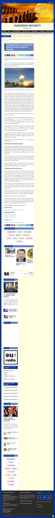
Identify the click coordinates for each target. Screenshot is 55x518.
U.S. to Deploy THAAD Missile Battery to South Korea (14, 209)
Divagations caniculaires (8, 370)
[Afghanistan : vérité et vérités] (21, 255)
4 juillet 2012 (10, 451)
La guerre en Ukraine (8, 279)
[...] (5, 305)
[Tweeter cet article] (8, 55)
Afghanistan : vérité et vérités (21, 264)
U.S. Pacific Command (19, 119)
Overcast (22, 238)
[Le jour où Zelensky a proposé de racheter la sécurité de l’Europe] (6, 310)
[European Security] (27, 22)
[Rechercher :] (47, 36)
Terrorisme (42, 31)
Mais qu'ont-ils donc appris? (9, 379)
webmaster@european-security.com (45, 501)
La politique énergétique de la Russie (12, 433)
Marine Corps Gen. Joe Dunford (10, 214)
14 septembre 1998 (8, 422)
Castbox (9, 238)
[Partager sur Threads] (32, 55)
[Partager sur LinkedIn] (11, 55)
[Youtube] (51, 2)
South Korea (17, 127)
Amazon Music (28, 231)
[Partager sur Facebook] (5, 55)
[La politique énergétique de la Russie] (5, 433)
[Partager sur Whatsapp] (21, 55)
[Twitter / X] (53, 2)
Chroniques (10, 33)
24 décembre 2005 (12, 439)
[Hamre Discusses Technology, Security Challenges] (11, 411)
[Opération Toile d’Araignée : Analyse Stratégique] (6, 316)
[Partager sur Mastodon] (24, 55)
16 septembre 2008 (10, 445)
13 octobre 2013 (8, 52)
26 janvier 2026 (12, 312)
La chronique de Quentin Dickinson (10, 367)
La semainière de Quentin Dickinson (11, 387)
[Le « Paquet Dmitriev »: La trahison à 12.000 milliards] (11, 287)
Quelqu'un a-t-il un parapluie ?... (10, 375)
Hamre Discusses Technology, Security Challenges (9, 419)
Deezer (19, 235)
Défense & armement (16, 31)
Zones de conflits (26, 31)
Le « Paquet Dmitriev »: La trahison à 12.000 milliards (10, 295)
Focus (9, 31)
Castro (15, 238)
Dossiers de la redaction (19, 33)
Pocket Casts (29, 238)
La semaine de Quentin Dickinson (9, 384)
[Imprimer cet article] (19, 55)
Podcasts (42, 33)
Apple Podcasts (12, 231)
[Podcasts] (48, 2)
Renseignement (35, 31)
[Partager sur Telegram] (27, 55)
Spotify (20, 231)
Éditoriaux (4, 31)
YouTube (12, 235)
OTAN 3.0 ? (6, 372)
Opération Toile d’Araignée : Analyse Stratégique (13, 316)
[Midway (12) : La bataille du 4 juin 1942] (10, 251)
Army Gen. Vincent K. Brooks (10, 215)
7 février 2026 (7, 298)
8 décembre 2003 (10, 434)
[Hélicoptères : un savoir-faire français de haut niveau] (32, 253)
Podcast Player (48, 33)
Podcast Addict (27, 235)
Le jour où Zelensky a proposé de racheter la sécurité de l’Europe (13, 310)
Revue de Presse (36, 33)
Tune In (20, 241)
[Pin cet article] (13, 55)
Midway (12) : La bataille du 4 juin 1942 (10, 256)
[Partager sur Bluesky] (29, 55)
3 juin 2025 (11, 318)
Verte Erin (5, 374)
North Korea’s (25, 139)
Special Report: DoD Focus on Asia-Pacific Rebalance (14, 222)
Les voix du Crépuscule (28, 33)
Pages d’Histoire (49, 31)
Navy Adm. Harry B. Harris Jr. (10, 217)
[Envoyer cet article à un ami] (16, 55)
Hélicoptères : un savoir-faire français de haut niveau (31, 261)
